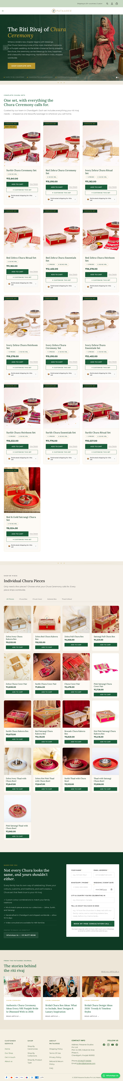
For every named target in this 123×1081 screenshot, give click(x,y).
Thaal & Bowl (67, 599)
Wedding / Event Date (104, 884)
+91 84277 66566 (84, 1061)
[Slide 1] (116, 77)
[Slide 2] (118, 77)
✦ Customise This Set (22, 190)
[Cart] (116, 3)
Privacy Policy (55, 1057)
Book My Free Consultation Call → (93, 924)
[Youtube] (112, 1044)
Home (7, 1049)
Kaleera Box (52, 599)
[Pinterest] (116, 1044)
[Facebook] (104, 1044)
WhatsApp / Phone (80, 883)
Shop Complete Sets (21, 64)
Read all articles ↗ (110, 972)
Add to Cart (17, 184)
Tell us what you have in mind (85, 906)
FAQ (51, 1068)
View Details (34, 184)
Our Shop (9, 1053)
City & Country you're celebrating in (88, 895)
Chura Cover (37, 599)
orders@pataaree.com (86, 1063)
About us (8, 1061)
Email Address (101, 870)
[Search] (107, 3)
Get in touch (10, 1057)
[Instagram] (108, 1044)
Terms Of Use (55, 1053)
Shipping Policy (56, 1049)
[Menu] (3, 11)
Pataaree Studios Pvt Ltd (86, 1077)
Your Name (76, 870)
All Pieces (10, 599)
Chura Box (23, 599)
